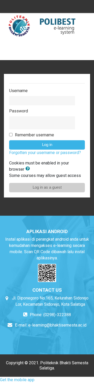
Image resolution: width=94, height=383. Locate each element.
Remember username (34, 134)
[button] (28, 169)
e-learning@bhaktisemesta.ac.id (57, 325)
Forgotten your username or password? (45, 152)
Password (18, 110)
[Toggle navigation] (83, 52)
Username (18, 90)
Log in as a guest (47, 187)
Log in (47, 145)
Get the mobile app (17, 379)
